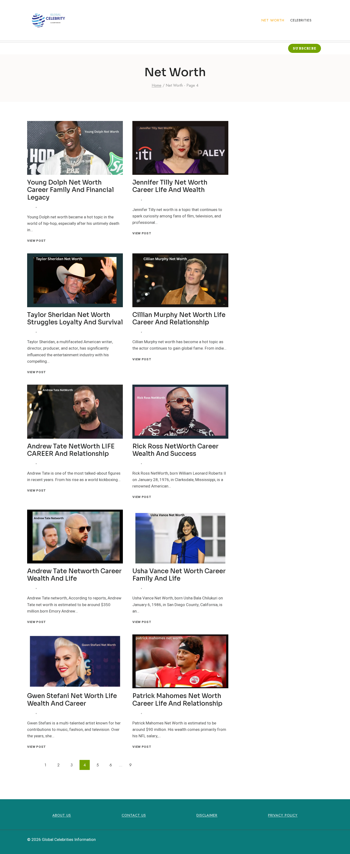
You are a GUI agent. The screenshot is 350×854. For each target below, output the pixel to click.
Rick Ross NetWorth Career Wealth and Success (175, 450)
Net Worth (272, 20)
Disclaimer (206, 815)
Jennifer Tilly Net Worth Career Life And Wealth (169, 186)
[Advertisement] (282, 154)
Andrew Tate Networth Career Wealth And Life (74, 575)
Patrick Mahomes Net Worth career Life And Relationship (177, 699)
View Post (37, 240)
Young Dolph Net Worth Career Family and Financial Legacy (70, 190)
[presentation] (75, 148)
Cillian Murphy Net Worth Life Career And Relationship (178, 318)
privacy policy (283, 815)
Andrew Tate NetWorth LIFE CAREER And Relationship (71, 450)
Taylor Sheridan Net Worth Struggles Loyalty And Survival (75, 318)
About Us (61, 815)
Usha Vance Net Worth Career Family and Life (179, 575)
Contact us (134, 815)
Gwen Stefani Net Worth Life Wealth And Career (72, 699)
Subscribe (304, 48)
